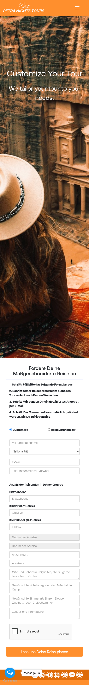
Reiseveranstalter (63, 429)
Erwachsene (17, 492)
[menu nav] (77, 7)
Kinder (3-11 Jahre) (22, 506)
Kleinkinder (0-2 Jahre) (25, 520)
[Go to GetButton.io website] (10, 680)
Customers (20, 429)
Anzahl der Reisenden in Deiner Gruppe (36, 484)
